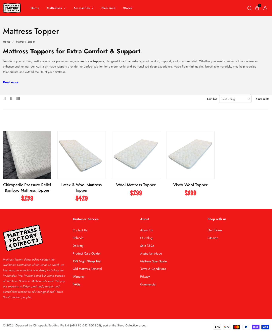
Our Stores (214, 230)
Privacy (145, 276)
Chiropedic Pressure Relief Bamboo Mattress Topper (27, 187)
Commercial (148, 284)
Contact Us (80, 230)
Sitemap (212, 238)
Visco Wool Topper (190, 185)
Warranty (78, 276)
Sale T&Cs (147, 245)
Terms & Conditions (153, 268)
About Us (146, 230)
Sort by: (212, 99)
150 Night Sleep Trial (87, 261)
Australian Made (151, 253)
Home (6, 42)
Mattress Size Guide (153, 261)
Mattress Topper (25, 42)
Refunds (78, 238)
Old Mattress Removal (87, 268)
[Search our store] (249, 8)
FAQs (76, 284)
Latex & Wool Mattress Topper (81, 187)
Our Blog (146, 238)
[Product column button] (5, 99)
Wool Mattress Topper (136, 185)
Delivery (78, 245)
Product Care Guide (86, 253)
